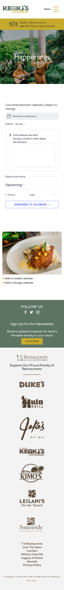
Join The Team (32, 547)
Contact (32, 551)
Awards (32, 561)
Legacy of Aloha (32, 558)
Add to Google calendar (19, 282)
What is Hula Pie (32, 554)
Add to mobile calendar (18, 278)
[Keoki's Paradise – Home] (15, 9)
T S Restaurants (32, 544)
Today (32, 194)
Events (9, 124)
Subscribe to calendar (30, 204)
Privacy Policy (32, 565)
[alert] (32, 116)
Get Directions (20, 141)
